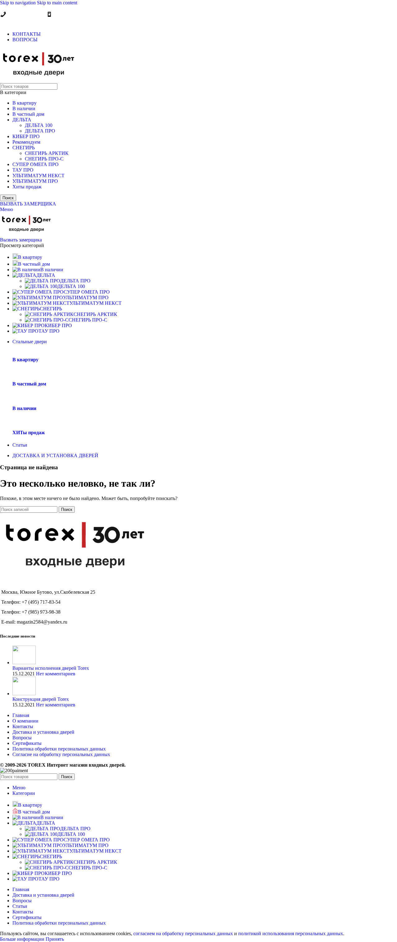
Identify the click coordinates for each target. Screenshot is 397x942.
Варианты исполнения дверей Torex (50, 668)
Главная (20, 715)
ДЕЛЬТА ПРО (40, 130)
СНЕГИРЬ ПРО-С (44, 158)
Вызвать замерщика (21, 239)
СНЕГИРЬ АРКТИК (47, 153)
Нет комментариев (55, 673)
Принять (55, 939)
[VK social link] (29, 21)
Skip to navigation (18, 2)
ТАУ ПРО (22, 170)
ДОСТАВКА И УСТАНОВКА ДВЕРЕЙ (55, 455)
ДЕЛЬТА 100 (38, 125)
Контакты (22, 726)
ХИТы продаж (28, 432)
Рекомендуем (26, 142)
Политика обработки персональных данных (59, 748)
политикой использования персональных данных (290, 933)
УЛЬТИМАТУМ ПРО (35, 181)
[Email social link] (5, 21)
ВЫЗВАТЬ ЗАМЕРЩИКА (28, 203)
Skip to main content (57, 2)
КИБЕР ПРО (26, 136)
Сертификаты (27, 743)
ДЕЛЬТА (21, 119)
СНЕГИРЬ (23, 147)
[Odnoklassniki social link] (17, 21)
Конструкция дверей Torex (40, 699)
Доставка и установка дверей (43, 732)
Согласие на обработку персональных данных (61, 754)
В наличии (23, 108)
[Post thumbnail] (24, 662)
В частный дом (28, 114)
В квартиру (24, 103)
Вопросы (22, 737)
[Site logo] (39, 80)
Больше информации (23, 939)
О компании (25, 720)
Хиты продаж (27, 186)
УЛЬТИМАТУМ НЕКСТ (38, 175)
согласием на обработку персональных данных (183, 933)
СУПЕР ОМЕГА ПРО (35, 164)
